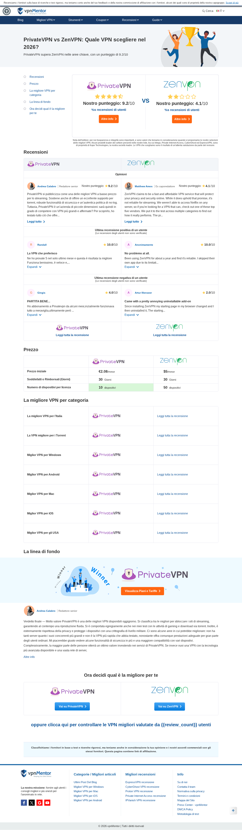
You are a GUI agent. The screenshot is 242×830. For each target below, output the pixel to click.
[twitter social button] (32, 803)
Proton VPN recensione (139, 791)
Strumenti (74, 19)
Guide (156, 19)
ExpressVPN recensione (139, 782)
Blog (20, 19)
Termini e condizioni (188, 795)
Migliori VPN (45, 19)
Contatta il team (186, 786)
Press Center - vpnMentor (192, 804)
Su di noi (182, 782)
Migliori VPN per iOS (86, 795)
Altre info (107, 118)
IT (221, 10)
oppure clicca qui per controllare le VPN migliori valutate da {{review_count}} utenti (121, 724)
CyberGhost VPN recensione (142, 786)
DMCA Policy (185, 809)
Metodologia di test (188, 813)
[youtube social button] (47, 803)
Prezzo (34, 83)
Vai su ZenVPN (168, 706)
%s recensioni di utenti (108, 110)
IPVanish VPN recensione (140, 800)
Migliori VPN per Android (88, 800)
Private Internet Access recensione (145, 795)
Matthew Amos (144, 186)
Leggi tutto (34, 221)
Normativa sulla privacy (191, 791)
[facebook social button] (24, 803)
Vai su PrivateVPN (71, 706)
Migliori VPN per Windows (89, 786)
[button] (7, 11)
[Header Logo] (32, 11)
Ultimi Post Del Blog (85, 782)
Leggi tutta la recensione (72, 335)
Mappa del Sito (186, 800)
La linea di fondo (40, 101)
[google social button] (39, 803)
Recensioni (129, 19)
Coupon (101, 19)
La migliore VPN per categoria (42, 92)
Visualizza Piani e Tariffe (141, 591)
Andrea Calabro (47, 186)
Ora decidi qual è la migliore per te (47, 111)
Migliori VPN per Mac (86, 791)
